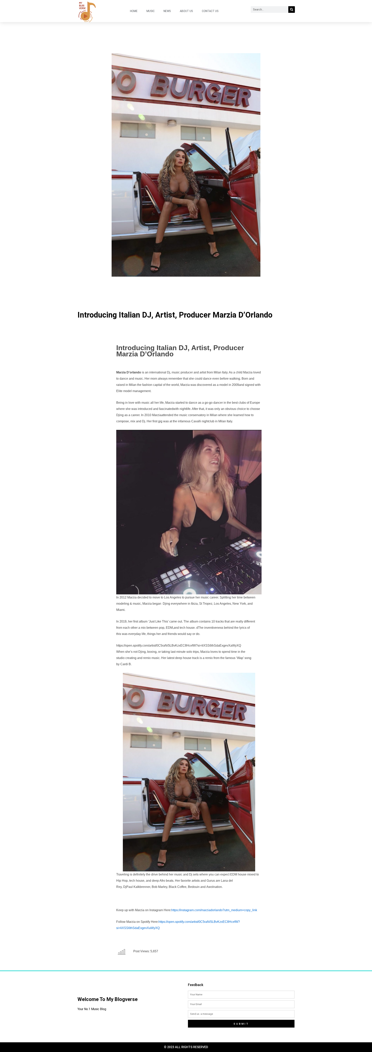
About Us (186, 11)
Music (150, 11)
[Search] (291, 9)
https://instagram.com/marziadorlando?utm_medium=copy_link (214, 910)
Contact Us (210, 11)
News (167, 11)
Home (134, 11)
